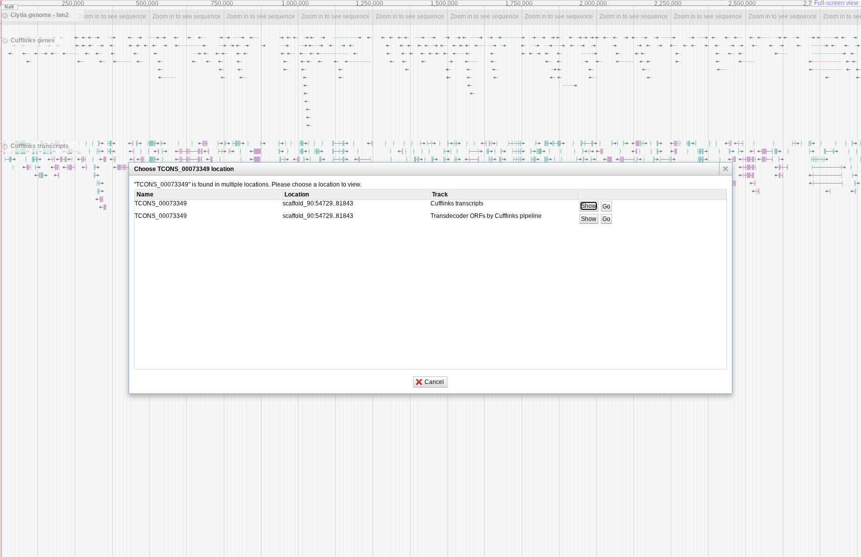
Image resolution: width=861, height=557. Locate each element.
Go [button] (606, 205)
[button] (725, 169)
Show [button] (588, 205)
